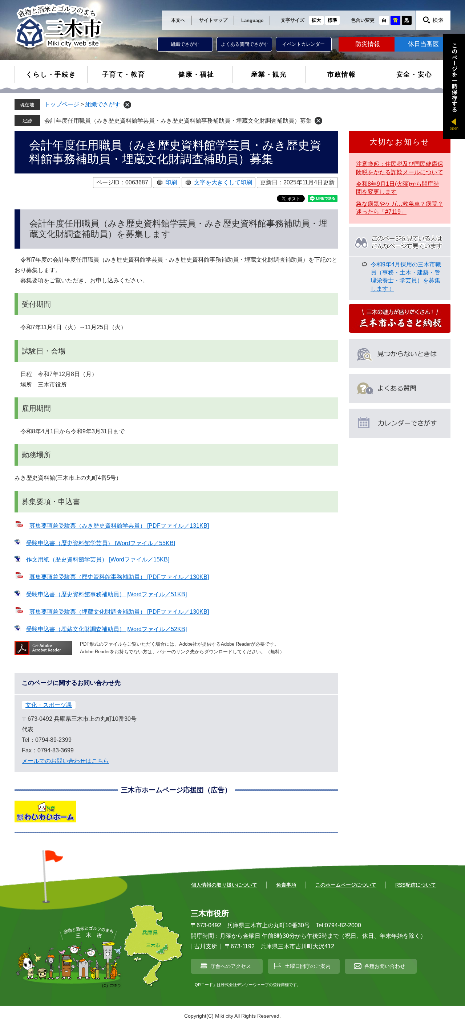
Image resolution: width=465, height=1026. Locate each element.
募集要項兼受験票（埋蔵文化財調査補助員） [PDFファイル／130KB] (119, 612)
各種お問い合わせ (384, 966)
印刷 (171, 182)
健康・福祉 (196, 74)
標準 (332, 20)
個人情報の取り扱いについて (224, 885)
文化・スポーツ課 (48, 705)
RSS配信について (415, 885)
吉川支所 (205, 946)
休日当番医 (423, 44)
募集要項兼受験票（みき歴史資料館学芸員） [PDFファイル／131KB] (119, 526)
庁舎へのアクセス (230, 966)
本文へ (178, 20)
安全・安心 (414, 74)
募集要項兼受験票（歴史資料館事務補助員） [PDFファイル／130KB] (119, 577)
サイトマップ (213, 20)
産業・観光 (269, 74)
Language (252, 20)
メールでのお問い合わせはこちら (65, 761)
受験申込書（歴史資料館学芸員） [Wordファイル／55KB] (100, 543)
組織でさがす (185, 44)
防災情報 (367, 44)
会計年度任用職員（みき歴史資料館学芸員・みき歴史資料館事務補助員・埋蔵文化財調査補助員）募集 (178, 121)
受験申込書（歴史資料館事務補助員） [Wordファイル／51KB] (106, 594)
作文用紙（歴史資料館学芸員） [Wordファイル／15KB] (97, 559)
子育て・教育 (123, 74)
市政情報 (341, 74)
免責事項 (286, 885)
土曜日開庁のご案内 (308, 966)
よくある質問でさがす (244, 44)
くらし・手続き (51, 74)
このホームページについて (345, 885)
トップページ (61, 104)
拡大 (316, 20)
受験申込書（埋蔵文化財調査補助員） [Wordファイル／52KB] (106, 629)
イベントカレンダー (303, 44)
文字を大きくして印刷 (223, 182)
